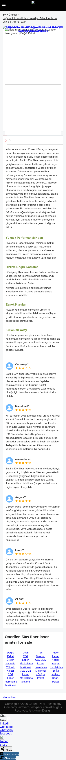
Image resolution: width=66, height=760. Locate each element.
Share (8, 750)
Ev (4, 14)
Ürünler (13, 14)
